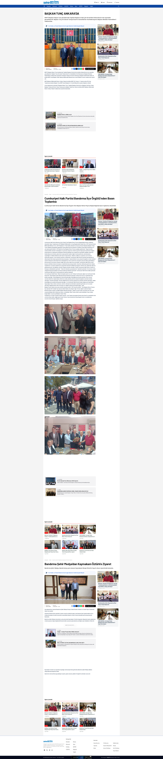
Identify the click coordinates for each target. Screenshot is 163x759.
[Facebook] (74, 69)
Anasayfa (46, 9)
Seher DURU (48, 239)
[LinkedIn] (79, 69)
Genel (50, 194)
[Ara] (118, 6)
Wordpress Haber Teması (115, 757)
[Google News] (72, 69)
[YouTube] (83, 69)
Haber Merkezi (49, 69)
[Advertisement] (70, 100)
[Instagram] (49, 750)
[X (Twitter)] (76, 69)
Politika (50, 9)
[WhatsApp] (81, 69)
